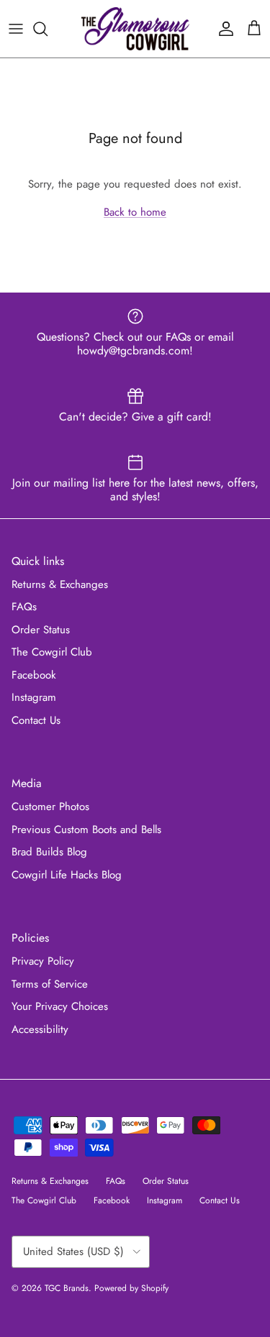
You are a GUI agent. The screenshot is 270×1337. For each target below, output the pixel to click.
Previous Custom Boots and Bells (86, 829)
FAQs (24, 607)
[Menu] (16, 29)
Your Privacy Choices (60, 1006)
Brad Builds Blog (49, 852)
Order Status (41, 630)
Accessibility (40, 1029)
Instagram (34, 697)
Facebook (34, 675)
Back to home (135, 212)
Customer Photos (50, 806)
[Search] (47, 29)
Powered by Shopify (131, 1288)
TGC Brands (67, 1288)
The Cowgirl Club (52, 652)
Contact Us (36, 720)
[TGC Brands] (135, 28)
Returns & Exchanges (60, 584)
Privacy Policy (43, 961)
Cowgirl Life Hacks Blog (67, 875)
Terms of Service (50, 984)
